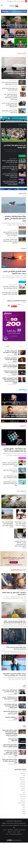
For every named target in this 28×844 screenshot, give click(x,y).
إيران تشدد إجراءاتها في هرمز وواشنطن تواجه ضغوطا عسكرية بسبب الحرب (10, 233)
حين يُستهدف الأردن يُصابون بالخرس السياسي (10, 712)
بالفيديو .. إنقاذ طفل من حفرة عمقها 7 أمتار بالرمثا (14, 593)
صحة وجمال (22, 796)
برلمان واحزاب (22, 779)
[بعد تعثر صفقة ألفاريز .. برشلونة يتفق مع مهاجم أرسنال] (22, 160)
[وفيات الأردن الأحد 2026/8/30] (22, 740)
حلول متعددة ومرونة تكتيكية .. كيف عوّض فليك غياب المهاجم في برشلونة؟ (9, 168)
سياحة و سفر (22, 794)
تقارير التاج (10, 831)
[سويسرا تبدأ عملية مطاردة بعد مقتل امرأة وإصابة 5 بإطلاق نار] (22, 292)
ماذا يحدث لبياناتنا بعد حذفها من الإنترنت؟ (10, 471)
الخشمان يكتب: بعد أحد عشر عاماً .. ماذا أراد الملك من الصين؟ (10, 691)
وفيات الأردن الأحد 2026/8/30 (12, 739)
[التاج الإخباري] (14, 5)
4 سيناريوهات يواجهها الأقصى (11, 718)
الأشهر (7, 346)
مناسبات (23, 809)
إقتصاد (24, 775)
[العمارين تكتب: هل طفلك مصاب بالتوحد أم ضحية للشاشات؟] (22, 372)
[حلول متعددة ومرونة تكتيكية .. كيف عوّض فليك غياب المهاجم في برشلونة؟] (22, 166)
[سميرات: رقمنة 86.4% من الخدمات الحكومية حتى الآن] (22, 476)
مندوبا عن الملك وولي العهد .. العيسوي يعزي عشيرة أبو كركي (9, 761)
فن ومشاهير (22, 800)
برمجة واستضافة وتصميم (17, 840)
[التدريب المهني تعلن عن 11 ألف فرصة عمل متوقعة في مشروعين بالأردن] (22, 103)
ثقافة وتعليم (22, 786)
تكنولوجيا (23, 788)
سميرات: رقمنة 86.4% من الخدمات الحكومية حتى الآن (10, 477)
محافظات (23, 804)
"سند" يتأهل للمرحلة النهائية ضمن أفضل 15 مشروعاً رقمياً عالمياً (10, 483)
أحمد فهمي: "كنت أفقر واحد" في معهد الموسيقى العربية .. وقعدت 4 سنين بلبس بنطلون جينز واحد (15, 416)
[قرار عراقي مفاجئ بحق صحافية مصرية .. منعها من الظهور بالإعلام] (20, 43)
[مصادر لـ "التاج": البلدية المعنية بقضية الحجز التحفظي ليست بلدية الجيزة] (21, 514)
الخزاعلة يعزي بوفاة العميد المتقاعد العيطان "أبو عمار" (10, 745)
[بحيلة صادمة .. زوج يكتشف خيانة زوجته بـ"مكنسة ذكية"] (13, 68)
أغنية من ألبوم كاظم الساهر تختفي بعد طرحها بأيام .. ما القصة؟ (14, 403)
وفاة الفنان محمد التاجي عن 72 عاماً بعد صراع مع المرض (9, 83)
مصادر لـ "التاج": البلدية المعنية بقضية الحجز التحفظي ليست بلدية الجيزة (20, 524)
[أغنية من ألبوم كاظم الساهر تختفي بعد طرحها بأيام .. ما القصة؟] (14, 399)
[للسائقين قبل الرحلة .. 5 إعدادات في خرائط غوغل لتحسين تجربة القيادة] (22, 462)
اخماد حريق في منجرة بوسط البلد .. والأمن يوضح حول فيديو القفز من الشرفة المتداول (15, 622)
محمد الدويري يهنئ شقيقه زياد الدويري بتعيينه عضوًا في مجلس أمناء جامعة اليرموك (10, 380)
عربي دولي (23, 798)
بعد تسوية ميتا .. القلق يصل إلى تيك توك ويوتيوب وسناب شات (14, 449)
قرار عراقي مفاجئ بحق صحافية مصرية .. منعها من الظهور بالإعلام (20, 47)
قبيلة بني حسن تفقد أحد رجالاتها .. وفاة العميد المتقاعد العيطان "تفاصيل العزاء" (10, 753)
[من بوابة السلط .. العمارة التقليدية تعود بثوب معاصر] (22, 366)
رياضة (24, 792)
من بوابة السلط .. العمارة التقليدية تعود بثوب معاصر (10, 366)
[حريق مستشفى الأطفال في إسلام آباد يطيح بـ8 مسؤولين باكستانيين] (22, 239)
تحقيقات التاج (22, 783)
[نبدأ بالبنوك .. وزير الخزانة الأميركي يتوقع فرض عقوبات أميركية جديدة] (14, 22)
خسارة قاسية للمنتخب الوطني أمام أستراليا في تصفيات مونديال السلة (9, 175)
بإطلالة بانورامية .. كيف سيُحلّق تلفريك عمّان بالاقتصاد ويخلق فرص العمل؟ (7, 524)
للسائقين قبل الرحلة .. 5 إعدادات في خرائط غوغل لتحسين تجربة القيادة (9, 464)
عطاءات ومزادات (21, 802)
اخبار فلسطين (22, 777)
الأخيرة (20, 346)
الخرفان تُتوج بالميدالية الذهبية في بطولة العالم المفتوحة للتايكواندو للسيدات (10, 183)
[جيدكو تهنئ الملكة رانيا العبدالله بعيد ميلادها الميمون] (22, 359)
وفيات (24, 813)
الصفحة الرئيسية (22, 829)
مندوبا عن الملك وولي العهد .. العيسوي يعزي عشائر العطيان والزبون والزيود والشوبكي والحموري (9, 732)
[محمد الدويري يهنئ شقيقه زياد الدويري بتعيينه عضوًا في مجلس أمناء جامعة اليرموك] (22, 379)
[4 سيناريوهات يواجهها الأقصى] (22, 718)
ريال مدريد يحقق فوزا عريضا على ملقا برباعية (15, 146)
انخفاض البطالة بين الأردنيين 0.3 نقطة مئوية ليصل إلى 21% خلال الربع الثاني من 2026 (14, 674)
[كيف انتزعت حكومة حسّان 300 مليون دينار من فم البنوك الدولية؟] (22, 705)
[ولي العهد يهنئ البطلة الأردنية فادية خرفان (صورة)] (23, 88)
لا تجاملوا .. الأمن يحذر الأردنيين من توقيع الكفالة (15, 1)
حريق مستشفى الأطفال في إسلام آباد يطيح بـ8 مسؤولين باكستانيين (10, 241)
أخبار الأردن (23, 773)
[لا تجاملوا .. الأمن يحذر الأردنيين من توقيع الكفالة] (7, 43)
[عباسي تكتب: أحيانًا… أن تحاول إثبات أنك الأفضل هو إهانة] (22, 352)
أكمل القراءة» (22, 227)
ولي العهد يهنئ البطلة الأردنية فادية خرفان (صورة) (9, 89)
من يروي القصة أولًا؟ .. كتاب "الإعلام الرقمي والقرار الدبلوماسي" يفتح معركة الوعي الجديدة (10, 96)
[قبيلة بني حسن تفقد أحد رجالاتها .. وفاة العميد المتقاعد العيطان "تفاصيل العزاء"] (22, 752)
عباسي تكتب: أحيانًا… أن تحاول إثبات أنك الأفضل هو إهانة (10, 352)
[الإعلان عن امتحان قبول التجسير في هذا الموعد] (22, 110)
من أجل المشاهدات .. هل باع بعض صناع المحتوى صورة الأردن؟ (10, 698)
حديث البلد (23, 790)
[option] (14, 32)
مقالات (23, 807)
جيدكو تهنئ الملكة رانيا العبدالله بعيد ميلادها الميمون (10, 359)
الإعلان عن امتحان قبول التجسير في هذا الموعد (9, 111)
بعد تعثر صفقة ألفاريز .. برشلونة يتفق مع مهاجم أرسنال (9, 161)
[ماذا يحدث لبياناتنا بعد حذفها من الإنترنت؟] (22, 470)
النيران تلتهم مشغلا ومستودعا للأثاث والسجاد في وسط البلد (16, 648)
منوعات (23, 811)
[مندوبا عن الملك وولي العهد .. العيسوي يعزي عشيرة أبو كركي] (22, 761)
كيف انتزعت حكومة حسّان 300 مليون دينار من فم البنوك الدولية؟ (10, 706)
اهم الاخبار (23, 781)
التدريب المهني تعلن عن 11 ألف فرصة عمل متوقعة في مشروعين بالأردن (9, 105)
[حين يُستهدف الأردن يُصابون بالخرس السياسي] (22, 712)
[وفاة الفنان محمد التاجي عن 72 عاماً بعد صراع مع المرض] (22, 82)
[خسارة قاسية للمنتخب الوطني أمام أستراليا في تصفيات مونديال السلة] (22, 173)
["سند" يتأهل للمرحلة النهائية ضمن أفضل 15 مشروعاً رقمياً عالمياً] (22, 481)
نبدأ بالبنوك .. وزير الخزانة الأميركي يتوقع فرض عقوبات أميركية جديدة (14, 26)
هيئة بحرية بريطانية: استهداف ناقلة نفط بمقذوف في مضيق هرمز (15, 218)
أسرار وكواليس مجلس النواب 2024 (15, 833)
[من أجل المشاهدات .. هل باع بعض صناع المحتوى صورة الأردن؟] (22, 698)
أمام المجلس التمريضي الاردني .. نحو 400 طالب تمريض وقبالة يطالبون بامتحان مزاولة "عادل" (20, 544)
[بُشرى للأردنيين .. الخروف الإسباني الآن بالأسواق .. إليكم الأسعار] (13, 501)
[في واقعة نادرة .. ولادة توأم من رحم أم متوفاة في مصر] (22, 286)
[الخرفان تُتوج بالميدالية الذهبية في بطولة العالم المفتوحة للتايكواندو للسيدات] (22, 181)
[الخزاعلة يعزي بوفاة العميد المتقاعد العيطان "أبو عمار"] (22, 746)
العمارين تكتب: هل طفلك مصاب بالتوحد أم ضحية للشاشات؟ (10, 372)
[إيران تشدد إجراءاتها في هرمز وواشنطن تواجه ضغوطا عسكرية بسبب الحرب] (22, 232)
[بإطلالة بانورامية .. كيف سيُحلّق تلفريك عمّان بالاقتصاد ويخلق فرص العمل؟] (7, 514)
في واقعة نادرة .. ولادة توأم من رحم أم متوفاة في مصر (10, 287)
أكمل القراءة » (22, 155)
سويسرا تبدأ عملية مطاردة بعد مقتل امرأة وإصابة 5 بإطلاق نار (9, 293)
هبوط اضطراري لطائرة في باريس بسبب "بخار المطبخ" (14, 272)
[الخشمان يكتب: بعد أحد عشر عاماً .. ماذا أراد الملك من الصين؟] (22, 691)
